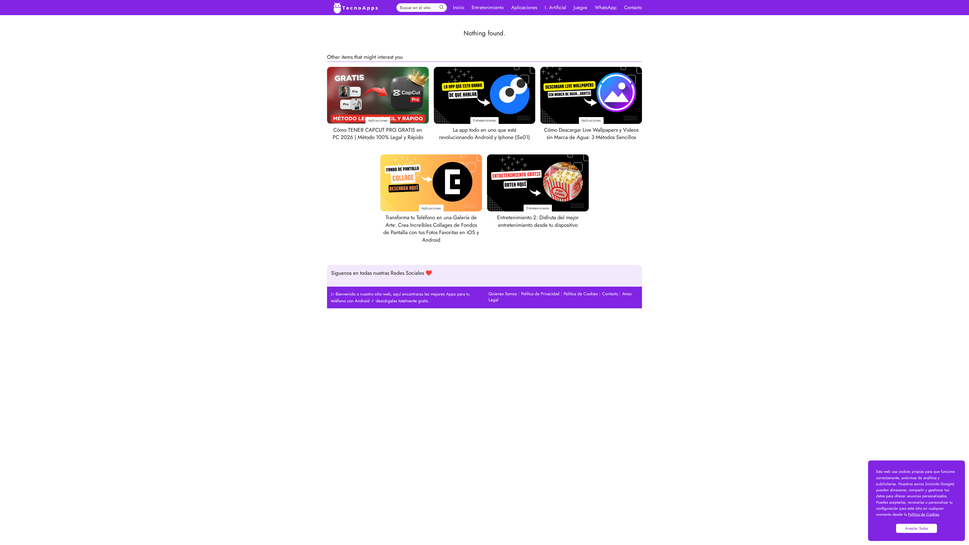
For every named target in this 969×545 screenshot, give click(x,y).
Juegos (580, 7)
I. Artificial (555, 7)
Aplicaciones (524, 7)
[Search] (441, 7)
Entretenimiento (488, 7)
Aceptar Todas (916, 528)
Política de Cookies (581, 294)
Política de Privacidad (540, 294)
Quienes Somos (503, 294)
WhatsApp (605, 7)
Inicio (458, 7)
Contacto (633, 7)
